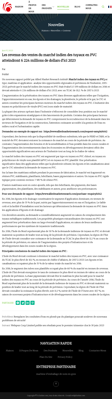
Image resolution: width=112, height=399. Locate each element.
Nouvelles (63, 6)
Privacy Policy (65, 357)
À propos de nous (32, 7)
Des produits (47, 7)
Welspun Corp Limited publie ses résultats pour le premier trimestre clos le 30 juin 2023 (57, 325)
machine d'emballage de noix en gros (56, 374)
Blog (77, 6)
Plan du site (46, 357)
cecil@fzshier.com (78, 396)
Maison (19, 6)
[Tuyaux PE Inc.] (7, 7)
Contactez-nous (92, 7)
